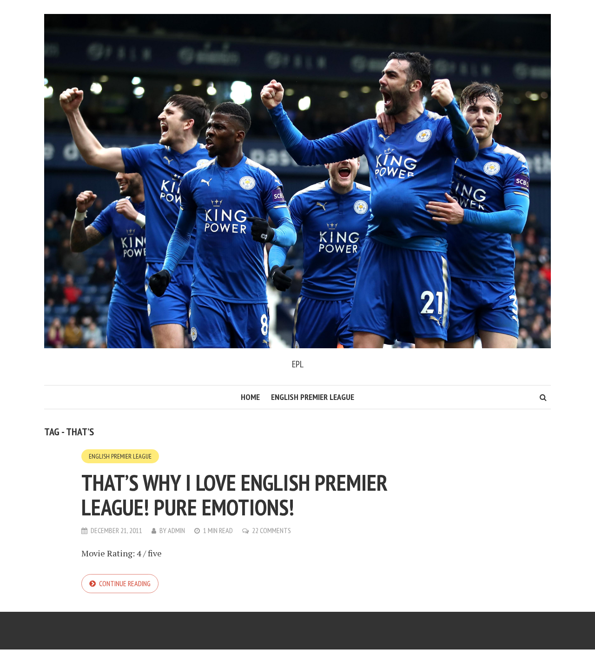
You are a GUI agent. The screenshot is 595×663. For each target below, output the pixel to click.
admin (176, 530)
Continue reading (125, 583)
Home (250, 397)
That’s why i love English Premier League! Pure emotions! (234, 494)
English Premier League (312, 397)
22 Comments (271, 530)
